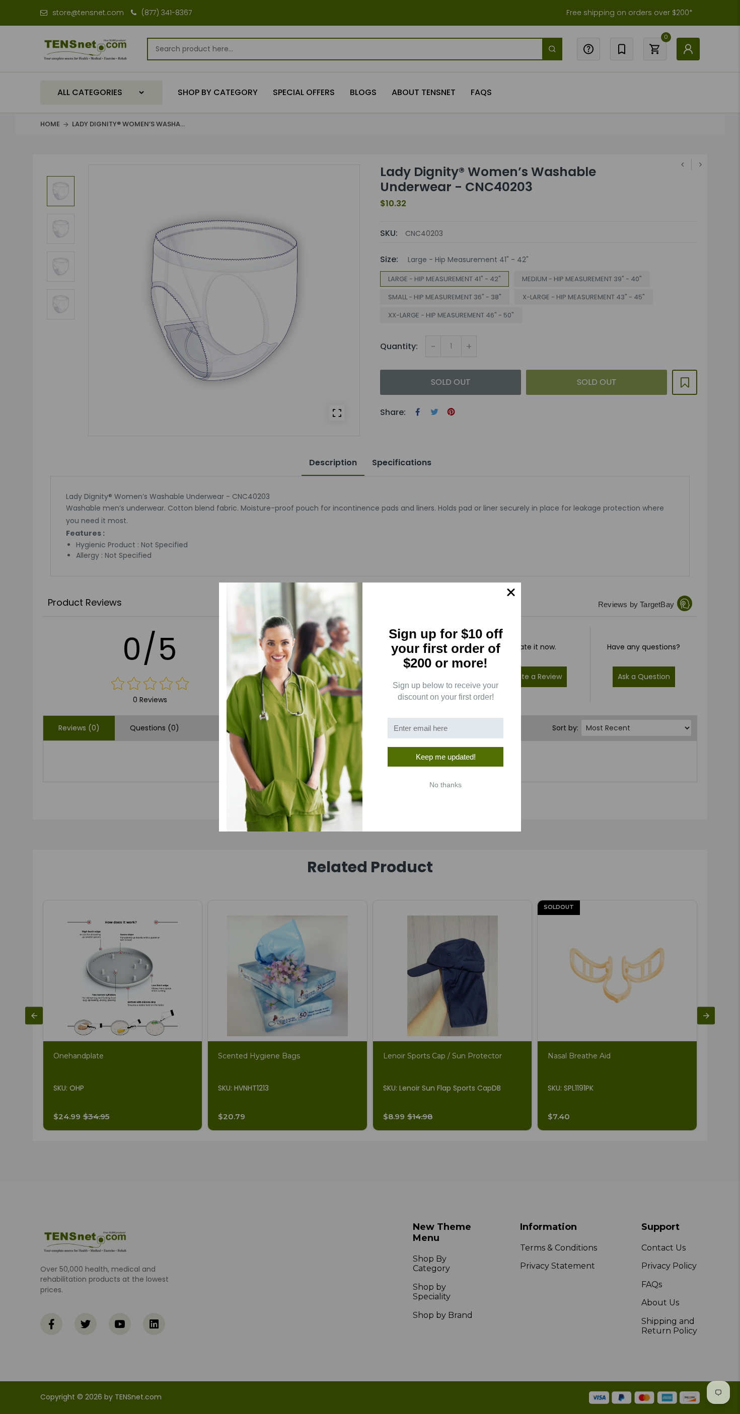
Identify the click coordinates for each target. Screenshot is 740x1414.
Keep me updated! (446, 757)
